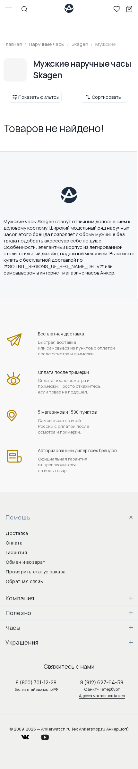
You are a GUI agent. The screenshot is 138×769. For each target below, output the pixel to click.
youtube (48, 735)
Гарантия (16, 552)
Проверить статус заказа (36, 572)
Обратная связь (24, 581)
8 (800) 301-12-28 (36, 682)
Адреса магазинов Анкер (102, 695)
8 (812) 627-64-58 (101, 682)
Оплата (14, 543)
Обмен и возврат (25, 562)
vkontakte (29, 735)
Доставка (17, 533)
